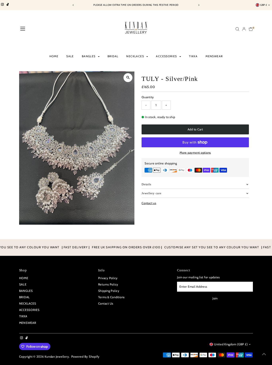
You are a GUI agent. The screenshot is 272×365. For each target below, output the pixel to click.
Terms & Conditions (111, 297)
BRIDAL (113, 56)
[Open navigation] (22, 29)
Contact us (149, 203)
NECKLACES (135, 56)
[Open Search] (237, 29)
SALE (70, 56)
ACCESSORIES (167, 56)
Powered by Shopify (85, 356)
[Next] (198, 5)
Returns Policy (108, 284)
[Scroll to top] (264, 354)
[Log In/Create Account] (244, 29)
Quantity (148, 97)
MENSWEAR (214, 56)
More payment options (195, 152)
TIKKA (193, 56)
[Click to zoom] (127, 77)
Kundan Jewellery (57, 356)
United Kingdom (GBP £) (231, 344)
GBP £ (263, 4)
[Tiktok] (8, 5)
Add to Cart (195, 129)
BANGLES (89, 56)
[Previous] (73, 5)
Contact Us (105, 303)
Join (215, 298)
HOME (54, 56)
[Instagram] (2, 5)
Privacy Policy (108, 278)
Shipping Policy (108, 291)
